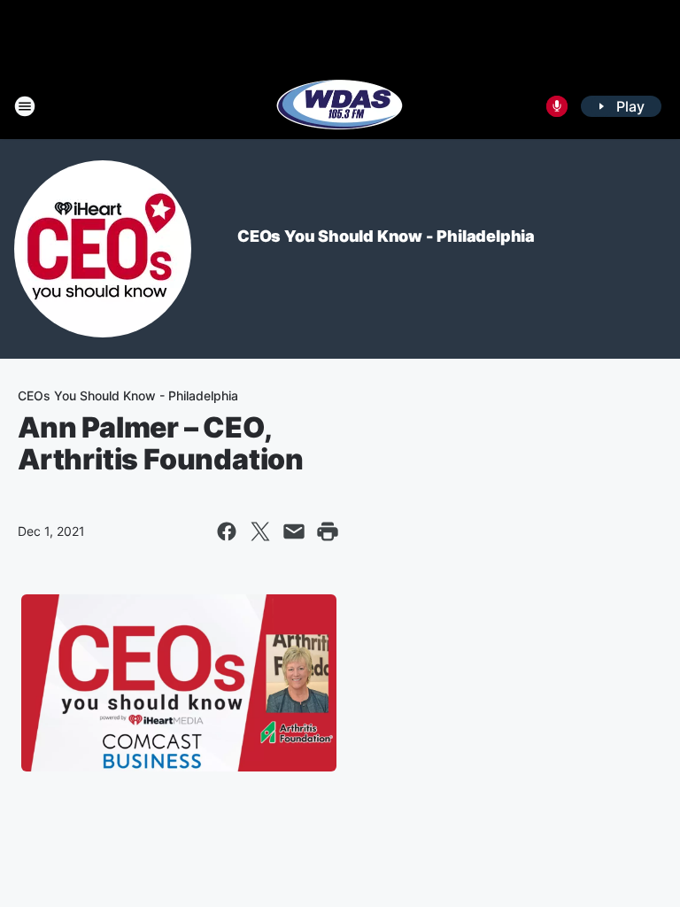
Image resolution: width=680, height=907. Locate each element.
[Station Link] (340, 106)
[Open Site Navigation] (24, 106)
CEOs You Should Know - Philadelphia (386, 236)
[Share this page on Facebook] (226, 531)
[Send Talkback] (557, 106)
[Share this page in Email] (294, 531)
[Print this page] (327, 531)
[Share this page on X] (260, 531)
